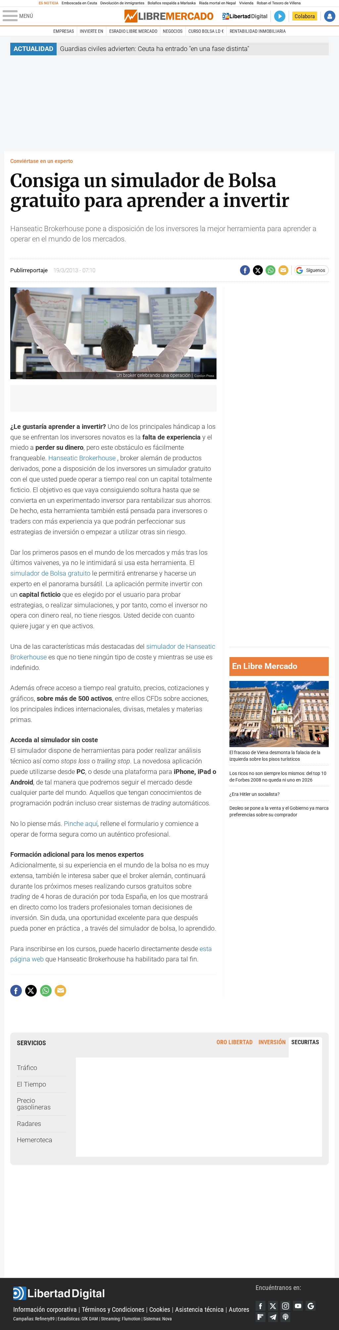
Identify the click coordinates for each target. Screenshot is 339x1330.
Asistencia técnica (199, 1309)
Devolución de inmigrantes (122, 3)
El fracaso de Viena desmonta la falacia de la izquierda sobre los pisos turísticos (274, 756)
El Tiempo (31, 1084)
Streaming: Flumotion (120, 1318)
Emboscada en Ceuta (79, 3)
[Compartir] (245, 270)
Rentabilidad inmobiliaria (258, 31)
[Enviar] (270, 270)
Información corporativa (45, 1309)
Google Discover (310, 1306)
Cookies (159, 1309)
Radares (29, 1124)
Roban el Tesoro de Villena (279, 3)
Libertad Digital (134, 1293)
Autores (239, 1309)
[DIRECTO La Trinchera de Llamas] (279, 16)
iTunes (285, 1317)
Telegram (273, 1317)
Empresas (63, 31)
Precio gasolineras (34, 1104)
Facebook (261, 1306)
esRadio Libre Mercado (133, 31)
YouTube (298, 1306)
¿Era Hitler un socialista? (254, 794)
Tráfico (27, 1068)
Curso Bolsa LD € (206, 31)
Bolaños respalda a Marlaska (172, 3)
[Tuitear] (258, 270)
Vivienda (246, 3)
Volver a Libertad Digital (244, 16)
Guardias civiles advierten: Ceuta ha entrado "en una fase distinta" (154, 49)
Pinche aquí (80, 824)
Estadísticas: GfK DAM (78, 1318)
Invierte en (91, 31)
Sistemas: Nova (157, 1318)
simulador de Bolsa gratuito (50, 573)
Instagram (285, 1306)
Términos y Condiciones (113, 1309)
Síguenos (315, 270)
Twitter (273, 1306)
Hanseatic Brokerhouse (82, 458)
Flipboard (261, 1317)
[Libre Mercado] (169, 16)
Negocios (172, 31)
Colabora (305, 16)
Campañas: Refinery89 (34, 1318)
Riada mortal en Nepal (217, 3)
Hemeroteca (34, 1140)
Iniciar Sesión (329, 16)
